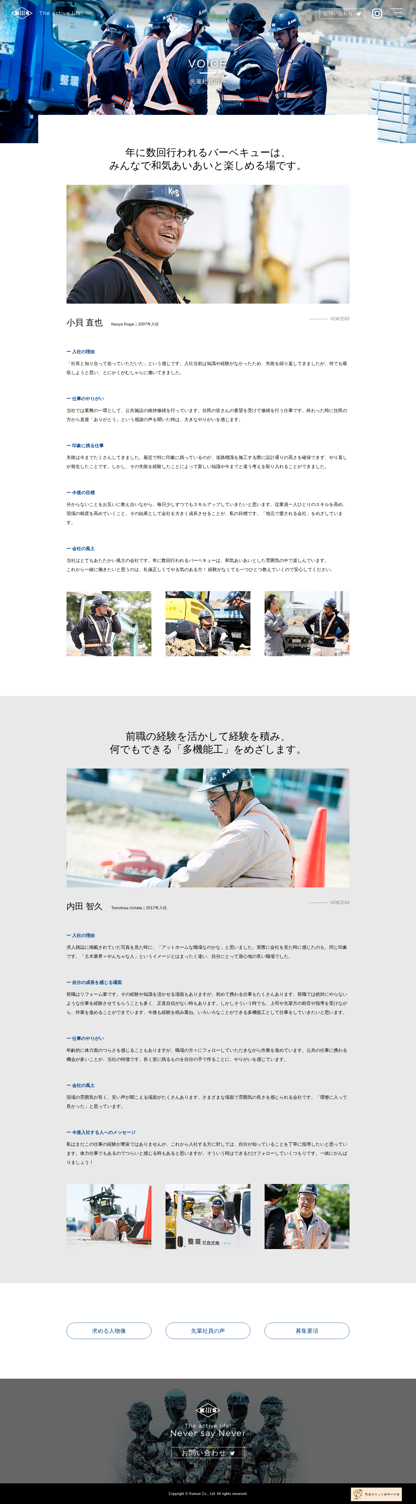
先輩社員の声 (208, 1331)
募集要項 (307, 1331)
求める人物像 (109, 1331)
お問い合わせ (338, 13)
